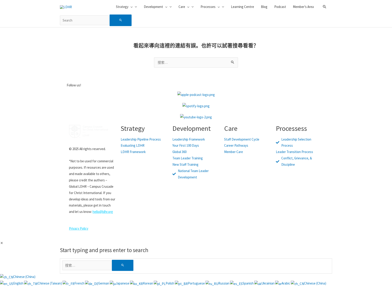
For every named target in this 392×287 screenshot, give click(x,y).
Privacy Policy (78, 228)
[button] (325, 7)
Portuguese (197, 283)
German (104, 283)
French (79, 283)
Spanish (248, 283)
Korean (148, 283)
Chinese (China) (24, 277)
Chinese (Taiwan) (50, 283)
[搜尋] (122, 265)
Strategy (133, 128)
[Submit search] (121, 20)
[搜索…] (87, 265)
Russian (224, 283)
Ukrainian (268, 283)
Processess (291, 128)
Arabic (286, 283)
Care (231, 128)
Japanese (123, 283)
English (18, 283)
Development (191, 128)
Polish (170, 283)
